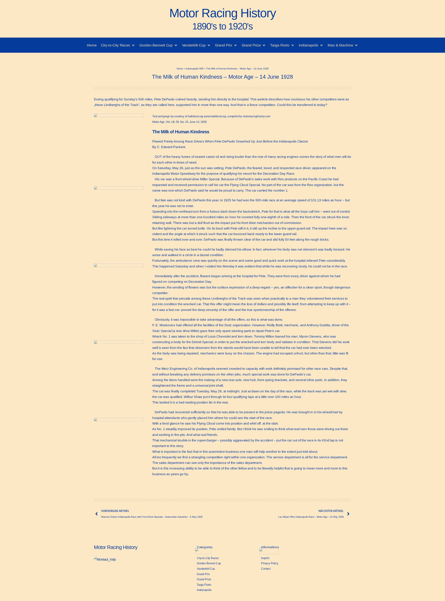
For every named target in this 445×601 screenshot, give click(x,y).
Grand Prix (223, 45)
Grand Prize (251, 45)
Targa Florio (279, 45)
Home (92, 45)
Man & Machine (340, 45)
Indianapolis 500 (195, 68)
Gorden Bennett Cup (156, 45)
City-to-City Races (115, 45)
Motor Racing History (222, 18)
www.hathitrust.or (214, 116)
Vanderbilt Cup (194, 45)
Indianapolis (308, 45)
